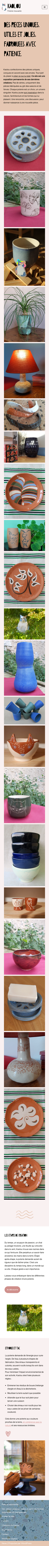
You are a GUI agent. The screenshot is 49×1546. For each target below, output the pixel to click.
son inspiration (30, 92)
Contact (5, 1534)
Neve (4, 1543)
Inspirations (7, 1529)
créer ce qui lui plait (22, 76)
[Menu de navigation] (44, 7)
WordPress (26, 1543)
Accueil (5, 1520)
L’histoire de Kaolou (11, 1525)
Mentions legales (10, 1538)
